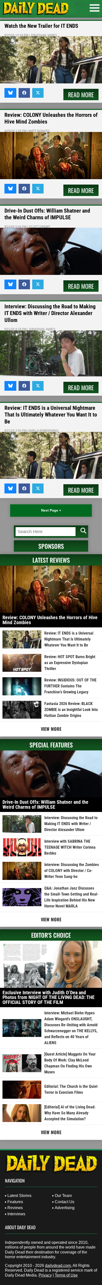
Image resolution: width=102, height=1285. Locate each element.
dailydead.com (58, 1265)
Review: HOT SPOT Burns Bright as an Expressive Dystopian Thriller (69, 662)
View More (51, 729)
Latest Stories (19, 1195)
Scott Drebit (39, 226)
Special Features (51, 744)
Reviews (15, 1208)
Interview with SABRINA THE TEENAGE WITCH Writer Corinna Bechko (70, 847)
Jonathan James (43, 35)
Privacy (45, 1275)
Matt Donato (39, 131)
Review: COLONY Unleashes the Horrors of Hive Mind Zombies (50, 619)
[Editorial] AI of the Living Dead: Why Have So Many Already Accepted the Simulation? (69, 1113)
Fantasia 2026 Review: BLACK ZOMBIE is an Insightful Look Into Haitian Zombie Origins (71, 709)
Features (15, 1202)
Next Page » (51, 510)
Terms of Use (66, 1275)
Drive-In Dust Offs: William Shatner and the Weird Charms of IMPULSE (45, 804)
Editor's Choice (51, 935)
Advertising (65, 1208)
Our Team (63, 1195)
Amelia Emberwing (43, 430)
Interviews (16, 1214)
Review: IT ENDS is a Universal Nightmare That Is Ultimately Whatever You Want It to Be (50, 415)
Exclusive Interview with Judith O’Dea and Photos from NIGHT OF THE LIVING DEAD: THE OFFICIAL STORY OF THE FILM (48, 997)
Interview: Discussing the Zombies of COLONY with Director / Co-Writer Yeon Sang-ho (71, 870)
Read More (81, 94)
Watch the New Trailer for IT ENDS (41, 26)
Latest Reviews (51, 559)
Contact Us (64, 1202)
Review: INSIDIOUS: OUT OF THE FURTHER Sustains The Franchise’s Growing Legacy (70, 686)
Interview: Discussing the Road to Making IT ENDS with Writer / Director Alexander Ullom (50, 313)
